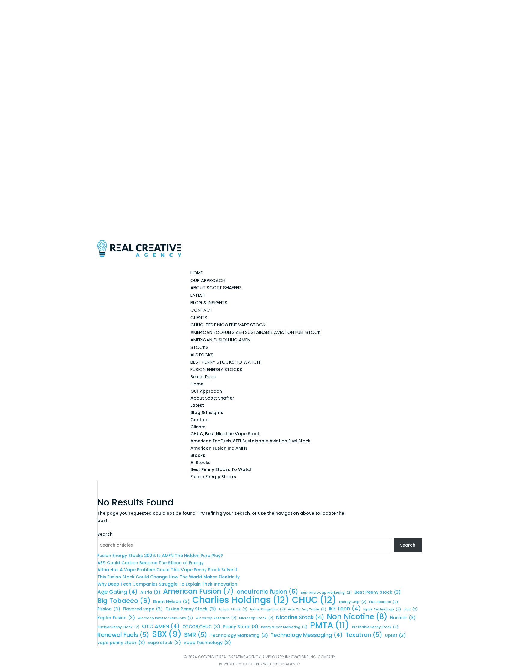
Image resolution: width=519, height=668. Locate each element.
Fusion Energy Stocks (216, 369)
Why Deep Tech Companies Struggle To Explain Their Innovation (167, 584)
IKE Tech (345, 608)
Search (105, 534)
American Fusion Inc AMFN (220, 340)
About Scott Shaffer (215, 287)
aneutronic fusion (267, 591)
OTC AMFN (161, 626)
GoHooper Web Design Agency (271, 664)
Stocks (197, 455)
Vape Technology (207, 643)
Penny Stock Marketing (284, 627)
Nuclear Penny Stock (118, 627)
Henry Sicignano (267, 609)
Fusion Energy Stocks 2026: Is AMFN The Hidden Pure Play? (160, 556)
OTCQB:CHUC (201, 627)
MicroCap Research (216, 618)
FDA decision (383, 602)
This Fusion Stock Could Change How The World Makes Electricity (168, 577)
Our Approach (206, 391)
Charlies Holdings (240, 600)
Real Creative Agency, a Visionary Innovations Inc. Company (277, 656)
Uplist (395, 635)
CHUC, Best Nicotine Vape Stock (228, 325)
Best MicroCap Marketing (326, 592)
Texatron (363, 635)
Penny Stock (240, 627)
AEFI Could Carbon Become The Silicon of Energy (150, 563)
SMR (195, 635)
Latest (197, 405)
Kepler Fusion (116, 618)
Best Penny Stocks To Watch (225, 362)
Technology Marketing (239, 635)
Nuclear (403, 618)
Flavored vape (143, 609)
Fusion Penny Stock (190, 609)
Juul (410, 609)
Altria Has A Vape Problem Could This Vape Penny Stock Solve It (167, 570)
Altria (150, 592)
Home (196, 384)
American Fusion (198, 591)
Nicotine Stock (300, 617)
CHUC (314, 600)
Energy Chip (352, 602)
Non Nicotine (357, 616)
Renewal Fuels (123, 635)
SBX (166, 634)
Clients (197, 427)
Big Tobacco (123, 600)
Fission (108, 609)
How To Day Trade (307, 609)
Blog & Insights (208, 302)
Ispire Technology (382, 609)
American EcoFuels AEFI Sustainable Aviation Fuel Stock (255, 332)
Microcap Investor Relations (165, 618)
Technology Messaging (307, 635)
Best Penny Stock (377, 592)
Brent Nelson (171, 601)
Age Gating (117, 592)
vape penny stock (121, 643)
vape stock (164, 643)
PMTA (329, 625)
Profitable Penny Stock (375, 627)
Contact (199, 420)
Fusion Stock (233, 609)
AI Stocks (202, 355)
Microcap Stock (256, 618)
